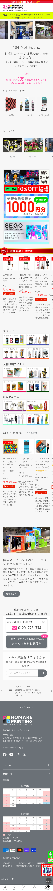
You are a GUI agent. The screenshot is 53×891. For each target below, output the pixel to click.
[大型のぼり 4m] (10, 263)
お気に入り (47, 887)
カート (23, 889)
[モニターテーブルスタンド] (26, 446)
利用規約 (41, 863)
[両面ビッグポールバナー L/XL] (42, 263)
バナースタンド (27, 115)
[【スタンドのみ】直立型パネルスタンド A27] (26, 263)
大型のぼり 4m (9, 274)
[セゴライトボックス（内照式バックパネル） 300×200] (10, 446)
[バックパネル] (10, 104)
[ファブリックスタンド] (44, 104)
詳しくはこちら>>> (32, 17)
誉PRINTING (15, 858)
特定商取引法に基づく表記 (28, 866)
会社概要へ (11, 593)
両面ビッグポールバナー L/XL (42, 276)
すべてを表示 (31, 432)
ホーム (5, 889)
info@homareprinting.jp (13, 747)
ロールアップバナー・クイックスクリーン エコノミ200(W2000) (42, 463)
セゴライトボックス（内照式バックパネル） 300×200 (10, 463)
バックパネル (10, 115)
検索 (14, 889)
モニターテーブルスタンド (26, 460)
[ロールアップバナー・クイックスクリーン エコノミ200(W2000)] (42, 446)
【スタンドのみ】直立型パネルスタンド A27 (26, 277)
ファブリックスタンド (44, 116)
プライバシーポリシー (26, 863)
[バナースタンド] (27, 104)
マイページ (35, 889)
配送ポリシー (9, 866)
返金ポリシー (9, 863)
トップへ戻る (25, 707)
